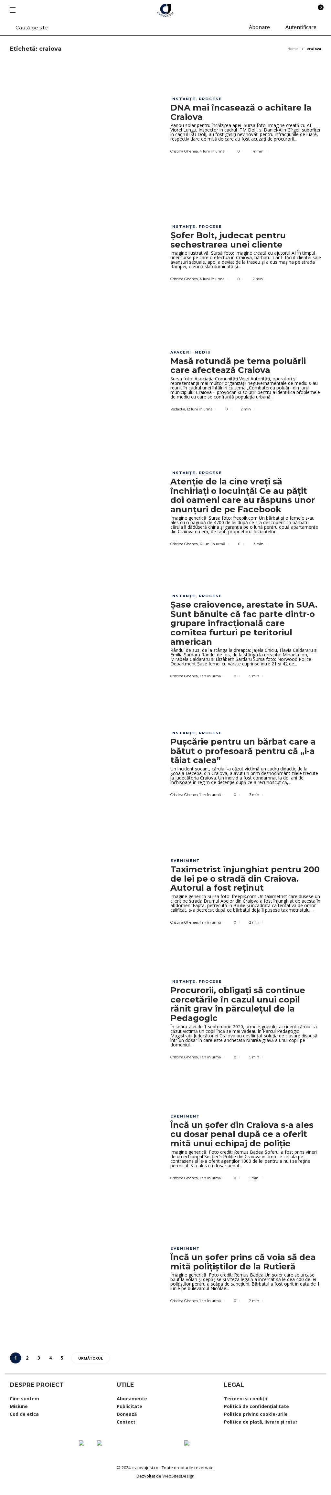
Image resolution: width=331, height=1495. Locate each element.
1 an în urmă (210, 676)
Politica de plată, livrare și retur (260, 1422)
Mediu (203, 352)
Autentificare (300, 27)
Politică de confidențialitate (256, 1406)
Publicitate (129, 1406)
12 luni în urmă (199, 409)
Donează (127, 1414)
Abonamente (132, 1398)
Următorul (90, 1358)
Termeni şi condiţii (245, 1398)
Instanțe (183, 99)
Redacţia (177, 409)
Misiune (19, 1406)
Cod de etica (24, 1414)
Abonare (259, 27)
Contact (126, 1422)
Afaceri (180, 352)
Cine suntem (24, 1398)
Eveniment (185, 860)
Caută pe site (31, 28)
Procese (210, 99)
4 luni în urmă (211, 151)
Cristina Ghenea (184, 151)
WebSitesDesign (178, 1476)
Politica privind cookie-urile (256, 1414)
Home (292, 48)
